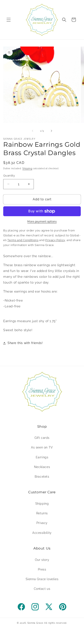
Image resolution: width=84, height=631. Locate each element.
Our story (42, 560)
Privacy (42, 523)
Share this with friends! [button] (25, 343)
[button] (8, 19)
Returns (42, 513)
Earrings (42, 457)
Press (42, 569)
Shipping (27, 168)
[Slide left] (32, 131)
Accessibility (42, 532)
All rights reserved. (55, 623)
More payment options (42, 221)
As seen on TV (42, 447)
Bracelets (42, 476)
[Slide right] (51, 131)
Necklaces (42, 467)
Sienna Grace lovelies (42, 579)
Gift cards (42, 437)
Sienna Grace (35, 623)
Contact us (42, 588)
